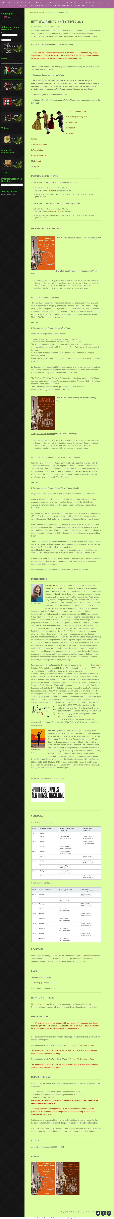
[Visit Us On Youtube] (108, 1213)
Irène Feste (52, 190)
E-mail (3, 33)
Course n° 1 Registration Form (82, 1045)
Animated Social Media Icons (42, 1218)
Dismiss (91, 5)
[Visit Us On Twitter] (98, 1213)
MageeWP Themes (87, 1212)
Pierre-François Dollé (55, 211)
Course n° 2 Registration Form (82, 1059)
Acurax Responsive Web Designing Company (67, 1218)
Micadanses (89, 956)
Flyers (36, 166)
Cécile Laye (50, 585)
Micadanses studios (39, 1004)
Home (32, 13)
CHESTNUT (55, 27)
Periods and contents (77, 111)
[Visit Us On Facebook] (103, 1213)
